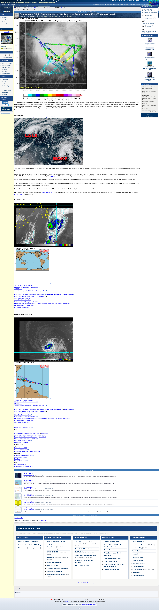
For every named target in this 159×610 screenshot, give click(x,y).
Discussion (40, 8)
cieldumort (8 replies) (149, 77)
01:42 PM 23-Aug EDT (71, 16)
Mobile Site (4, 94)
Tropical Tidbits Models (111, 541)
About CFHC (5, 92)
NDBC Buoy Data (52, 565)
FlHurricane (6, 7)
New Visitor (12, 5)
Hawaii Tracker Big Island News (22, 466)
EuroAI (106, 547)
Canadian (114, 547)
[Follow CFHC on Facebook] (6, 102)
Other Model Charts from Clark (22, 300)
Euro (121, 545)
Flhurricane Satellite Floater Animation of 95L (26, 287)
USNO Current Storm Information (86, 555)
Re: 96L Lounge (28, 473)
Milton (117, 4)
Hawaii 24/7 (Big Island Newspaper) (23, 455)
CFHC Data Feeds (6, 90)
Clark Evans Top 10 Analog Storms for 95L (25, 302)
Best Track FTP (80, 549)
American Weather (138, 566)
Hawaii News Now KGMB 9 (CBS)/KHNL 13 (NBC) (27, 451)
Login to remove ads (5, 113)
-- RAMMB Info (29, 305)
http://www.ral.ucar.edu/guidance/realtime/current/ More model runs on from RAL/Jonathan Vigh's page (41, 303)
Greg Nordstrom (137, 560)
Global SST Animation (82, 560)
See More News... (92, 11)
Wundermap (50, 8)
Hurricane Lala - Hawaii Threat (149, 80)
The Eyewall (136, 572)
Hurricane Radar (6, 73)
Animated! (40, 294)
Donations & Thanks (7, 57)
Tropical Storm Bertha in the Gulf (149, 28)
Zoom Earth (50, 547)
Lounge (52, 176)
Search (3, 26)
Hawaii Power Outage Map (21, 442)
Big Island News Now (20, 464)
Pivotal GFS (108, 545)
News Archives (5, 23)
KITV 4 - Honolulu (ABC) (20, 448)
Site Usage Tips (6, 86)
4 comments (149, 15)
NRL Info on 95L (18, 305)
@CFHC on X (42, 520)
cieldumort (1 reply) (150, 66)
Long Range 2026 (149, 49)
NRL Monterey (51, 557)
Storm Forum (22, 548)
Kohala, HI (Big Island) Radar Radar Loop (25, 435)
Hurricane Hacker (138, 575)
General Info (5, 79)
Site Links (4, 81)
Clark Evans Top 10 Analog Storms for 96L (25, 416)
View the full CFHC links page (86, 582)
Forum (3, 55)
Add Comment (53, 16)
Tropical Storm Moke (46, 192)
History (62, 8)
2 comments (149, 9)
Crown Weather (137, 569)
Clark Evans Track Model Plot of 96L (24, 409)
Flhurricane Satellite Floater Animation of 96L (26, 402)
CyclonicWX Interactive (111, 569)
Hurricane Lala (18, 194)
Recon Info (4, 69)
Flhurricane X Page (93, 515)
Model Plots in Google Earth (53, 294)
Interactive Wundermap (54, 571)
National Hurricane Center (88, 604)
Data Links (4, 84)
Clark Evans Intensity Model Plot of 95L (25, 296)
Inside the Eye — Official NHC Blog (29, 545)
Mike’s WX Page (137, 557)
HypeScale (3, 46)
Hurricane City (137, 548)
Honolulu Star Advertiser (20, 460)
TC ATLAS (78, 541)
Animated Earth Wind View (55, 574)
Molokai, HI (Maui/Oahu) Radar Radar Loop (25, 437)
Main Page (4, 17)
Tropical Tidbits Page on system (23, 285)
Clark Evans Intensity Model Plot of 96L (25, 411)
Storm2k (135, 554)
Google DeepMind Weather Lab (114, 564)
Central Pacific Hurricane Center (22, 427)
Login (3, 5)
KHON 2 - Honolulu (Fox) (21, 449)
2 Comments (43, 16)
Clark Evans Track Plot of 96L (22, 413)
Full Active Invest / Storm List (84, 552)
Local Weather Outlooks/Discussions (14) (25, 9)
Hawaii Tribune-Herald (20, 457)
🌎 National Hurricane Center (6, 108)
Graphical (30, 8)
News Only (4, 19)
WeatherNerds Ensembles (112, 550)
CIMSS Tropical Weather (54, 562)
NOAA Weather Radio (82, 565)
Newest (7, 55)
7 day (35, 8)
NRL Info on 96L (18, 420)
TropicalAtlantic (137, 551)
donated (66, 601)
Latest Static (44, 433)
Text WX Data (5, 88)
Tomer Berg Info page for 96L (22, 405)
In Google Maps (68, 294)
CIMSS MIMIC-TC (52, 552)
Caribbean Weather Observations (57, 568)
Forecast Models (6, 67)
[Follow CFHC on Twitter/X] (6, 104)
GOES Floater (18, 289)
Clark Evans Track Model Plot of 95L (24, 294)
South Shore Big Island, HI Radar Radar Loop (26, 433)
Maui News (17, 459)
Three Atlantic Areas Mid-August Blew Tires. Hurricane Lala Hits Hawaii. (149, 19)
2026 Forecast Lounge (29, 475)
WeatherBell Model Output (112, 558)
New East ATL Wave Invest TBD (149, 69)
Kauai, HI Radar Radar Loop (21, 438)
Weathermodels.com (110, 561)
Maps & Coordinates (7, 63)
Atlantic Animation (110, 566)
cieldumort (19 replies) (149, 43)
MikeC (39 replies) (149, 47)
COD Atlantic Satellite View (21, 307)
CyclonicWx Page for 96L (38, 405)
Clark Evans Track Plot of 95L (22, 298)
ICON (116, 545)
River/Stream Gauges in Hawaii (22, 440)
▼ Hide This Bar (149, 116)
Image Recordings (6, 65)
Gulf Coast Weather (138, 563)
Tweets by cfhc (19, 518)
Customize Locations (44, 6)
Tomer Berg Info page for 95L (22, 291)
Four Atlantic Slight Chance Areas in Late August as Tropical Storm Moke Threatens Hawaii (149, 12)
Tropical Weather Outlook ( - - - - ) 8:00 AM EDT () (40, 8)
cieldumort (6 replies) (149, 57)
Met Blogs (4, 21)
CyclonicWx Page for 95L (38, 291)
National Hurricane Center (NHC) (28, 541)
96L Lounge (150, 44)
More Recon (5, 71)
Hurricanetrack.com (138, 545)
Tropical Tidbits (137, 541)
